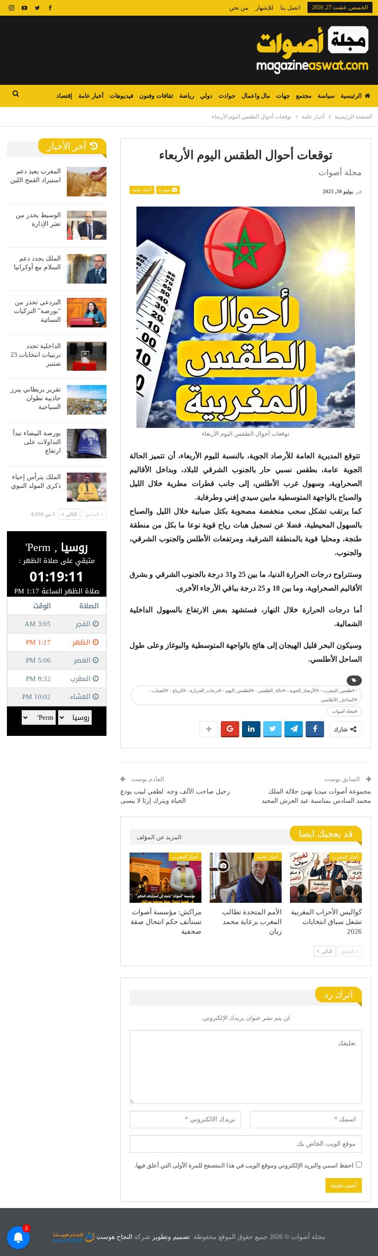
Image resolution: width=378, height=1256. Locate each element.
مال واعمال (256, 95)
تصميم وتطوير (171, 1236)
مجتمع (304, 95)
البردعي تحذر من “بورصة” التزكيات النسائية (37, 311)
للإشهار (264, 7)
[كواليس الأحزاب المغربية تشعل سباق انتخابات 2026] (326, 878)
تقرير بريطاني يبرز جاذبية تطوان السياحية (36, 398)
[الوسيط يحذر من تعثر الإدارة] (86, 225)
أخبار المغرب (345, 856)
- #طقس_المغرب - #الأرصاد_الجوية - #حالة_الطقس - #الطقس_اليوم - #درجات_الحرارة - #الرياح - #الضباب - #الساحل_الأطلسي (253, 695)
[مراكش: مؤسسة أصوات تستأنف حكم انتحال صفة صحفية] (165, 878)
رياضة (186, 95)
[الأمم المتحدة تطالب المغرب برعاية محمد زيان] (246, 878)
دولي (206, 95)
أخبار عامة (91, 95)
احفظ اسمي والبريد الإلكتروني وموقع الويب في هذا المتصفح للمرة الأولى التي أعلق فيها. (244, 1165)
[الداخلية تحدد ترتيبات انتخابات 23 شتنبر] (86, 356)
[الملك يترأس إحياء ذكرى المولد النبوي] (86, 487)
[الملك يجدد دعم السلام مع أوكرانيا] (86, 269)
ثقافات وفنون (156, 95)
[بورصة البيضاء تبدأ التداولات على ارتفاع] (86, 443)
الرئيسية (351, 95)
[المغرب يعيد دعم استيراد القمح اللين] (86, 181)
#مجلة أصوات (344, 711)
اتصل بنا (290, 7)
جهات (283, 95)
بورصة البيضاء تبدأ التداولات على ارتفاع (37, 442)
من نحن (238, 7)
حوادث (227, 95)
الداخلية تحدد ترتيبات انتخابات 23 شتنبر (36, 355)
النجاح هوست (113, 1236)
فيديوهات (121, 95)
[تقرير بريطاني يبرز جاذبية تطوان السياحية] (86, 400)
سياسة (326, 95)
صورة (165, 189)
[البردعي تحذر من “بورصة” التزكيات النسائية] (86, 312)
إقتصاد (64, 95)
